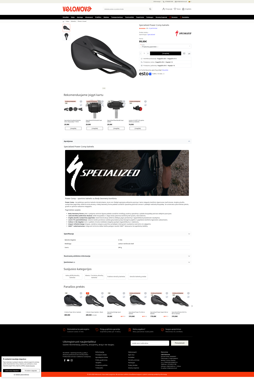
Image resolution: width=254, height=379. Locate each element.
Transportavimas (117, 17)
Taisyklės (98, 363)
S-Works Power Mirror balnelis (72, 312)
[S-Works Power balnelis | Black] (95, 301)
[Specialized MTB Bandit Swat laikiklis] (95, 109)
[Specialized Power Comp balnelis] (66, 28)
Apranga (80, 17)
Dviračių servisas (133, 360)
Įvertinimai (69, 262)
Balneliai (73, 21)
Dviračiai (66, 17)
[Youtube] (68, 360)
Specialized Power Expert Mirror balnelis (159, 312)
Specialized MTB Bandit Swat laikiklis (94, 121)
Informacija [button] (156, 1)
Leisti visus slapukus (12, 371)
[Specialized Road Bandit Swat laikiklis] (116, 109)
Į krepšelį (165, 53)
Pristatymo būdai (101, 355)
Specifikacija (69, 234)
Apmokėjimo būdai (101, 357)
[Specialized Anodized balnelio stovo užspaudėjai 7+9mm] (73, 109)
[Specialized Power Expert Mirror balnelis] (159, 301)
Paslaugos (149, 17)
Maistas (106, 17)
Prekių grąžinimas (101, 360)
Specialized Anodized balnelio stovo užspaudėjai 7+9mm (72, 121)
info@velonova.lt (182, 1)
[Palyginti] (81, 105)
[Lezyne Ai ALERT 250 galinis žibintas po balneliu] (138, 109)
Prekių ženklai (132, 365)
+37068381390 (169, 1)
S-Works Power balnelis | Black (94, 312)
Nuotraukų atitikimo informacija (77, 256)
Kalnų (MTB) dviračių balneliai (72, 276)
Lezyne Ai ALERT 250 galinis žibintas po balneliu (136, 121)
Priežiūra (98, 17)
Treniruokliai (129, 17)
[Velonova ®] (78, 9)
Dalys (73, 17)
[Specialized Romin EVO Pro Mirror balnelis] (180, 301)
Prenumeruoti (179, 343)
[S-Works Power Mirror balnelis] (73, 301)
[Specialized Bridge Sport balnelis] (116, 301)
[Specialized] (183, 33)
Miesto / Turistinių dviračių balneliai (94, 276)
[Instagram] (71, 360)
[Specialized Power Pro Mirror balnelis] (138, 301)
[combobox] (165, 46)
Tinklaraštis (99, 368)
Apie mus (131, 355)
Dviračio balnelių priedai (138, 276)
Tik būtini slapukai (31, 371)
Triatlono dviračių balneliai (116, 276)
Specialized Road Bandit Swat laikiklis (115, 121)
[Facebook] (65, 360)
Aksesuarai (89, 17)
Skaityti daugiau (30, 366)
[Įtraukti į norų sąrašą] (184, 53)
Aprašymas (68, 141)
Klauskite (165, 70)
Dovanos (175, 17)
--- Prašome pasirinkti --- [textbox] (149, 47)
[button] (167, 9)
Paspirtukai (140, 17)
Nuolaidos (185, 17)
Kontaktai (131, 357)
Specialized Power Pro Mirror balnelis (137, 312)
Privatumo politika (101, 365)
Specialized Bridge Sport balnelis (114, 312)
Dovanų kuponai (161, 17)
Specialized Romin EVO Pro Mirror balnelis (179, 312)
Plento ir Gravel (82, 21)
